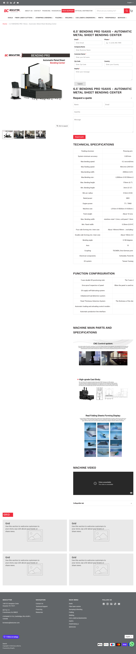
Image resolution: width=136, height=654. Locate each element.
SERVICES (122, 17)
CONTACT (37, 11)
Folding (58, 17)
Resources (39, 612)
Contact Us (39, 603)
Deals (10, 17)
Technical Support (42, 606)
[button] (131, 644)
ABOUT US (29, 11)
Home (5, 24)
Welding (69, 17)
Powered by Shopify (9, 648)
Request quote (79, 137)
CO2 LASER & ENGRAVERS (85, 17)
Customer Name (79, 54)
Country (107, 61)
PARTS (100, 17)
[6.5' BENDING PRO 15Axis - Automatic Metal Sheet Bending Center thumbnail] (7, 134)
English (129, 2)
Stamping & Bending (44, 17)
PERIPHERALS (110, 17)
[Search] (127, 10)
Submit (80, 84)
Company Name (79, 47)
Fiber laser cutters (24, 17)
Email (76, 39)
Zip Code (77, 61)
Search (5, 643)
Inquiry (76, 68)
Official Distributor (84, 11)
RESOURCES (56, 11)
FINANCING (46, 11)
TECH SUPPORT (68, 11)
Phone (106, 39)
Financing (39, 609)
